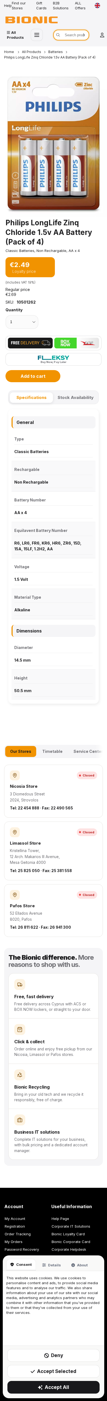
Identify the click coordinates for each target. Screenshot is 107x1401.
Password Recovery (22, 1249)
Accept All (57, 1387)
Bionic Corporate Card (71, 1241)
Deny (57, 1355)
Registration (15, 1226)
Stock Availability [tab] (76, 397)
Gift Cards (41, 5)
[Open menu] (37, 35)
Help (8, 5)
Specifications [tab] (31, 397)
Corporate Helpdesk (69, 1249)
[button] (53, 144)
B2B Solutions (61, 5)
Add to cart (33, 376)
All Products (31, 52)
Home (9, 52)
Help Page (60, 1218)
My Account (15, 1218)
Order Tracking (18, 1234)
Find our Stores (19, 5)
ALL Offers (80, 5)
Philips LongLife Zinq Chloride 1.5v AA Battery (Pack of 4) (49, 57)
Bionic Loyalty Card (68, 1234)
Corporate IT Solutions (71, 1226)
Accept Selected (56, 1371)
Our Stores (20, 751)
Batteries (55, 52)
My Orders (13, 1241)
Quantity (13, 309)
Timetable (52, 751)
